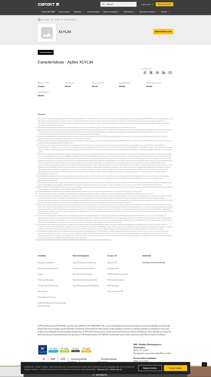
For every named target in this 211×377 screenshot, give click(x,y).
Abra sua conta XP (164, 4)
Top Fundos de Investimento (85, 280)
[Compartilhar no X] (151, 72)
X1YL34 (57, 19)
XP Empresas (113, 285)
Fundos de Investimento (48, 285)
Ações (47, 19)
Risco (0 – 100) (43, 83)
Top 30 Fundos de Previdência (86, 285)
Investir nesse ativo (163, 32)
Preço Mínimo (124, 83)
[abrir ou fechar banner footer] (204, 364)
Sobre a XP (112, 262)
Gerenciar (101, 369)
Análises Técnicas (46, 280)
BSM (53, 359)
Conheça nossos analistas (153, 262)
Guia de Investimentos (48, 268)
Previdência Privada (47, 297)
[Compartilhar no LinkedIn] (163, 72)
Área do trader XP (115, 291)
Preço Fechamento (153, 83)
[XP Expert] (48, 4)
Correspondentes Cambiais (77, 360)
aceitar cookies (175, 368)
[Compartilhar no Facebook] (144, 72)
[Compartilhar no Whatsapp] (157, 72)
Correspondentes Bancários (107, 360)
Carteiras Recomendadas (84, 268)
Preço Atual (69, 83)
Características (70, 19)
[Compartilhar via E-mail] (170, 72)
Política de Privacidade (117, 274)
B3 (44, 359)
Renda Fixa (42, 291)
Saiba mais (115, 369)
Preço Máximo (43, 92)
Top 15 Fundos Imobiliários (84, 262)
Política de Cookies (115, 280)
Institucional (112, 268)
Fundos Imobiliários (46, 262)
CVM (63, 359)
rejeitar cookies (150, 368)
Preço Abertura (98, 83)
